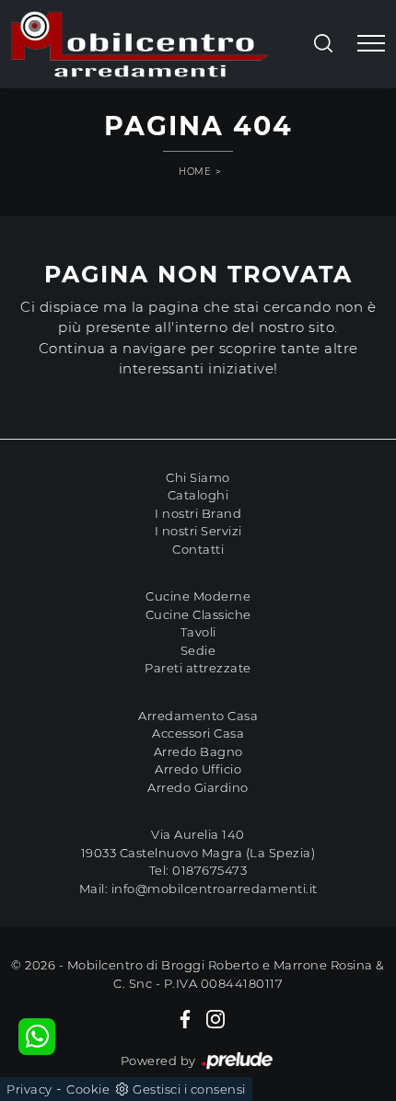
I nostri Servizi (198, 530)
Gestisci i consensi (189, 1089)
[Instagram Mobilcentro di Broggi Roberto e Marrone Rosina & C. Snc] (215, 1018)
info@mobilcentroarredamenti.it (214, 888)
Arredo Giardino (198, 787)
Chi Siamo (198, 477)
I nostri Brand (198, 513)
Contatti (198, 549)
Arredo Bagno (198, 751)
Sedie (198, 650)
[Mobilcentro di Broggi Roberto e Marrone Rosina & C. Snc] (140, 44)
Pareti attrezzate (198, 667)
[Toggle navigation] (371, 44)
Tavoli (198, 632)
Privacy (29, 1089)
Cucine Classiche (198, 614)
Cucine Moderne (198, 596)
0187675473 (209, 870)
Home (195, 172)
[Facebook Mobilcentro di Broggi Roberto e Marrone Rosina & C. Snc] (185, 1018)
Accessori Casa (198, 733)
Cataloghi (198, 494)
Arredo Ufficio (198, 769)
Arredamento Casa (198, 715)
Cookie (88, 1089)
